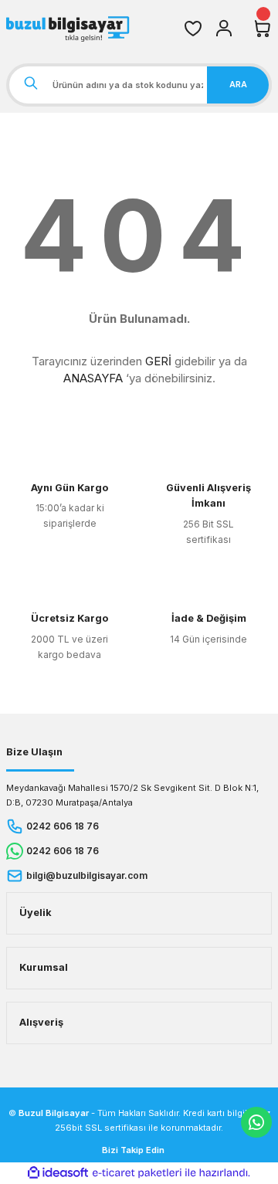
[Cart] (262, 28)
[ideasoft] (58, 1173)
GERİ (158, 361)
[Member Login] (224, 28)
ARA (238, 84)
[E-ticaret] (137, 1173)
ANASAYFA (93, 378)
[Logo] (69, 28)
